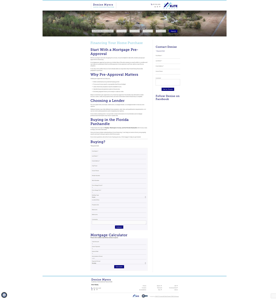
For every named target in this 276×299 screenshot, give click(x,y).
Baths (157, 28)
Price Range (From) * (97, 185)
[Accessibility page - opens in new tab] (145, 296)
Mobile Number (96, 175)
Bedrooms (94, 209)
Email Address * (96, 161)
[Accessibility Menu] (4, 294)
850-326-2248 (156, 4)
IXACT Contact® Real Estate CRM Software (167, 296)
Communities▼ (156, 12)
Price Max (132, 28)
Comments (95, 219)
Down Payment (96, 246)
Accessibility (142, 289)
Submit (119, 227)
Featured (113, 12)
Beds (144, 28)
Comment (158, 78)
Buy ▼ (127, 12)
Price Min (118, 28)
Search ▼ (98, 12)
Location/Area (95, 200)
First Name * (95, 151)
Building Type (95, 195)
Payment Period (96, 261)
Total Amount (95, 241)
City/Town (94, 165)
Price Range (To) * (96, 190)
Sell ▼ (140, 12)
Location (94, 28)
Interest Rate (95, 251)
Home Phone (95, 170)
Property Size (95, 204)
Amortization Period (97, 256)
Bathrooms (95, 214)
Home (144, 285)
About (172, 12)
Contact (144, 287)
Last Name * (95, 156)
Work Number (95, 180)
